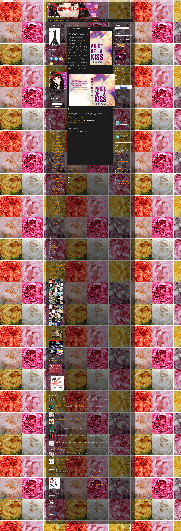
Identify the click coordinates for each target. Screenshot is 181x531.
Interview (51, 265)
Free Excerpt (52, 261)
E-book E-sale (59, 268)
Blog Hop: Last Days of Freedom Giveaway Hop (64, 452)
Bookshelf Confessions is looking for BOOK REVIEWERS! (57, 215)
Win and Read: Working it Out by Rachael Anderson (58, 193)
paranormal (60, 265)
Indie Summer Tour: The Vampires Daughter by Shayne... (57, 185)
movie (54, 271)
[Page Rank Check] (51, 503)
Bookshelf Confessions (121, 179)
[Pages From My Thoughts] (57, 337)
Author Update (62, 267)
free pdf (57, 273)
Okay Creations (81, 40)
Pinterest (95, 118)
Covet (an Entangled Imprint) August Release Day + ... (58, 161)
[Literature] (94, 476)
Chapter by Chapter (121, 188)
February (54, 247)
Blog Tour (59, 261)
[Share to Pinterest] (93, 120)
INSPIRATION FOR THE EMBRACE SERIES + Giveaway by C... (56, 136)
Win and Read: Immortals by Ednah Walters (58, 221)
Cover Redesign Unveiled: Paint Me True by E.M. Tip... (58, 155)
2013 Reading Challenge (123, 119)
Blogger (98, 510)
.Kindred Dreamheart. (121, 168)
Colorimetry (119, 166)
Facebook (79, 118)
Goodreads (89, 118)
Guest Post (61, 263)
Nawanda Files (120, 175)
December (54, 126)
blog (55, 268)
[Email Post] (85, 120)
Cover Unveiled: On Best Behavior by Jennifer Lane (58, 173)
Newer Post (71, 167)
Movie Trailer (55, 272)
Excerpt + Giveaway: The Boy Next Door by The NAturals (58, 164)
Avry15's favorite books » (60, 327)
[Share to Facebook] (91, 120)
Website (71, 118)
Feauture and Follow (58, 269)
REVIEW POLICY (86, 20)
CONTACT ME (95, 20)
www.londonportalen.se (96, 477)
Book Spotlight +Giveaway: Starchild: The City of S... (57, 176)
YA (58, 264)
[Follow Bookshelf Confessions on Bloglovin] (54, 45)
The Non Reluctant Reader (122, 181)
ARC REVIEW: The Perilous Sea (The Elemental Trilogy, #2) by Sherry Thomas (71, 405)
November (54, 127)
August (53, 133)
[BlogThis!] (89, 120)
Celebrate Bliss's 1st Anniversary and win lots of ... (58, 224)
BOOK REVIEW (61, 260)
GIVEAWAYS (70, 20)
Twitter (84, 118)
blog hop (55, 265)
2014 (52, 122)
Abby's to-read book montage (56, 277)
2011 (52, 253)
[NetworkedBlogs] (124, 86)
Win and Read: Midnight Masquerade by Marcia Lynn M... (58, 199)
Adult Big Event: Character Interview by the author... (57, 234)
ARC (57, 267)
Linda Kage (82, 122)
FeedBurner (59, 109)
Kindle (56, 271)
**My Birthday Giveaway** (55, 448)
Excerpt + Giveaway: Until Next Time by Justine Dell (58, 149)
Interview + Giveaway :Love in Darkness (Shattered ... (58, 167)
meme (60, 273)
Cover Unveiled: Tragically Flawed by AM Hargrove (57, 202)
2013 (52, 124)
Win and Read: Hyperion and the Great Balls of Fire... (57, 205)
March (53, 245)
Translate (125, 29)
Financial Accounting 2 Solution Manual (63, 412)
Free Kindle (51, 268)
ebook (64, 268)
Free (64, 264)
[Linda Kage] (71, 109)
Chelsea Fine (119, 186)
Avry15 (121, 121)
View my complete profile (120, 72)
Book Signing (60, 271)
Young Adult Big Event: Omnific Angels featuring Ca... (58, 231)
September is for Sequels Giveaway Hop (63, 434)
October (53, 129)
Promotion (51, 263)
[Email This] (87, 120)
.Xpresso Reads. (120, 164)
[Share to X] (90, 120)
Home (90, 167)
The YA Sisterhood (120, 177)
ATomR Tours (74, 122)
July (53, 237)
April (53, 243)
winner (61, 264)
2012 (52, 251)
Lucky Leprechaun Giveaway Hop (62, 427)
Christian (54, 267)
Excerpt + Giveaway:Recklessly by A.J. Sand (58, 158)
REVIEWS (77, 20)
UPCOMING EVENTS (59, 20)
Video (59, 272)
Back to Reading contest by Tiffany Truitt (57, 170)
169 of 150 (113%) (118, 153)
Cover (79, 122)
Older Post (109, 167)
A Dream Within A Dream (122, 161)
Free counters (52, 490)
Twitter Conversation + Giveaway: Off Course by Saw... (57, 228)
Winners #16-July (55, 195)
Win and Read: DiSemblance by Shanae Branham (58, 140)
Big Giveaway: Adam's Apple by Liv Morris (58, 218)
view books (129, 126)
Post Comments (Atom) (79, 170)
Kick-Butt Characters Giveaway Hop (62, 460)
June (53, 239)
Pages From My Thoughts (122, 170)
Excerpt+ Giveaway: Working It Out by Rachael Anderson (58, 182)
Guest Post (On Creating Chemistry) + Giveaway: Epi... (58, 146)
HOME (50, 20)
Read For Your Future (121, 172)
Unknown (119, 70)
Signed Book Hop (58, 441)
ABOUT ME (103, 20)
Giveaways (52, 260)
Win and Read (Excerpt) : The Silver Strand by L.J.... (58, 143)
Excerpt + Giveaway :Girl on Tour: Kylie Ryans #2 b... (57, 152)
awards (54, 273)
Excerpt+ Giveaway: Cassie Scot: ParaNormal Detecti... (58, 179)
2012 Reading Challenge (123, 133)
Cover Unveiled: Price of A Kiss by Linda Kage (58, 211)
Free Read (51, 269)
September (54, 131)
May (53, 241)
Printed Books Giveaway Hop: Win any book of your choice (67, 420)
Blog (75, 118)
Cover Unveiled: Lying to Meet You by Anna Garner (58, 208)
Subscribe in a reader (53, 116)
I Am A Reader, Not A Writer (123, 183)
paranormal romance (53, 264)
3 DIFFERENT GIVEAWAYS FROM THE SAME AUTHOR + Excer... (58, 190)
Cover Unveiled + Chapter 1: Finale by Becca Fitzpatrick (66, 398)
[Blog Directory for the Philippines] (56, 521)
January (54, 249)
